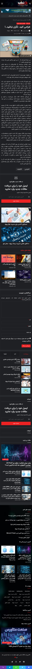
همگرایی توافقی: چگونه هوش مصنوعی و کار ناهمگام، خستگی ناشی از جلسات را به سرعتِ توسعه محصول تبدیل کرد (10, 496)
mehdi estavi (11, 591)
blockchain (27, 591)
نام (30, 320)
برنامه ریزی (18, 600)
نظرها (5, 354)
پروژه (16, 605)
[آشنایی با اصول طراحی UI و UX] (8, 259)
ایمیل (29, 326)
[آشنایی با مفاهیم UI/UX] (24, 274)
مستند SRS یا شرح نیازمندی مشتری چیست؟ (11, 360)
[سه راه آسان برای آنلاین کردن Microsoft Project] (25, 391)
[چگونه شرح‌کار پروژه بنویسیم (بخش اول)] (25, 376)
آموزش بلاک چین (26, 597)
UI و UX (14, 20)
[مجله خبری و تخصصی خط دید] (23, 3)
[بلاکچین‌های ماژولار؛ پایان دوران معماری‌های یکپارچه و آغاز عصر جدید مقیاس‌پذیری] (26, 481)
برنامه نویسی (10, 600)
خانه (28, 20)
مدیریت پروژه (15, 602)
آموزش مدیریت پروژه (16, 597)
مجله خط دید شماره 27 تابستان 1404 (20, 646)
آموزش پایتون (7, 597)
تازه (15, 354)
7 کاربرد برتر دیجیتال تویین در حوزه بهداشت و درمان (12, 368)
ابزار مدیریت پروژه (26, 600)
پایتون (20, 605)
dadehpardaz (20, 591)
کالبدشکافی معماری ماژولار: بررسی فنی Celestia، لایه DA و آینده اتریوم (11, 472)
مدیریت (21, 602)
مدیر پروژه (28, 602)
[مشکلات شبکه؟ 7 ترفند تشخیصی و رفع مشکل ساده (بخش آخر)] (8, 275)
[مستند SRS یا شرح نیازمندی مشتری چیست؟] (25, 362)
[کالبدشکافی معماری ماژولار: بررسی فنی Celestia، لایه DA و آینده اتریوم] (26, 473)
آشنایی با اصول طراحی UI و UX (9, 265)
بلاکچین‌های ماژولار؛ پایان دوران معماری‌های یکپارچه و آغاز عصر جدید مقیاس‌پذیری (11, 480)
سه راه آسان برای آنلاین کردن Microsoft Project (13, 389)
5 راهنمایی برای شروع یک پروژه (12, 381)
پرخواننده (26, 354)
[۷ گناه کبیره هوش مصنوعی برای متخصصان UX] (24, 259)
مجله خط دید (25, 31)
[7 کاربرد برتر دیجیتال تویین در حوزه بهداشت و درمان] (25, 369)
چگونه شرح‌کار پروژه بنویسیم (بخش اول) (11, 375)
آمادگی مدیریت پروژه (12, 594)
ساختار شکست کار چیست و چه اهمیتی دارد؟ (14, 615)
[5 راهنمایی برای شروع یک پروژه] (25, 384)
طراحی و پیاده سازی (21, 20)
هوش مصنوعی (27, 605)
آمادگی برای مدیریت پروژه (24, 594)
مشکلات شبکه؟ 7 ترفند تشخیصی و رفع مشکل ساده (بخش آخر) (8, 282)
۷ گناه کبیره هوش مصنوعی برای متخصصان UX (24, 265)
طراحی (26, 169)
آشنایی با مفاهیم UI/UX (25, 280)
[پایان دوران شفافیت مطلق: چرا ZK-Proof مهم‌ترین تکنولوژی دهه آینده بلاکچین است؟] (24, 550)
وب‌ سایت (28, 332)
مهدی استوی (7, 602)
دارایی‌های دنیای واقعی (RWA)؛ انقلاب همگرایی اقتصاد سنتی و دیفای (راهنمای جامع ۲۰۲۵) (11, 488)
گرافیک (19, 169)
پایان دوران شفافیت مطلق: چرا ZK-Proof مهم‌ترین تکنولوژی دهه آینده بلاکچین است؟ (18, 464)
